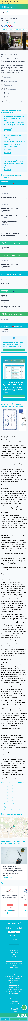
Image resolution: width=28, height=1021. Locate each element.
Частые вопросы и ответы (14, 996)
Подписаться (14, 350)
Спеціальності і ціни (19, 29)
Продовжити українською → (9, 3)
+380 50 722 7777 (14, 1009)
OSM (18, 837)
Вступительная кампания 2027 (14, 961)
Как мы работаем (14, 972)
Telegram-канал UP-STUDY (8, 564)
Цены (14, 954)
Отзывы (14, 965)
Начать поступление (18, 1019)
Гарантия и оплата (14, 998)
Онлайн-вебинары (14, 985)
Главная (3, 11)
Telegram (15, 1011)
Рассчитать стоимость (8, 877)
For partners (14, 939)
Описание (4, 29)
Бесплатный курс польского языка (14, 976)
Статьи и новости (14, 967)
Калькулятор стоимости (10, 866)
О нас (14, 974)
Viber (11, 1011)
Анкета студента (14, 959)
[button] (12, 432)
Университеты (11, 11)
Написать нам (14, 943)
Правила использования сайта (14, 989)
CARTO (26, 837)
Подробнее (7, 130)
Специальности (14, 952)
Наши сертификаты (14, 993)
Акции (11, 29)
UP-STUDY (5, 404)
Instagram (20, 540)
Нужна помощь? (14, 935)
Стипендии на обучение (14, 980)
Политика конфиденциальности (14, 991)
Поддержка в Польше (14, 987)
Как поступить (14, 969)
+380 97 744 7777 (14, 1008)
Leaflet (14, 837)
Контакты (14, 956)
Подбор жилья (14, 982)
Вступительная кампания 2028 (14, 963)
